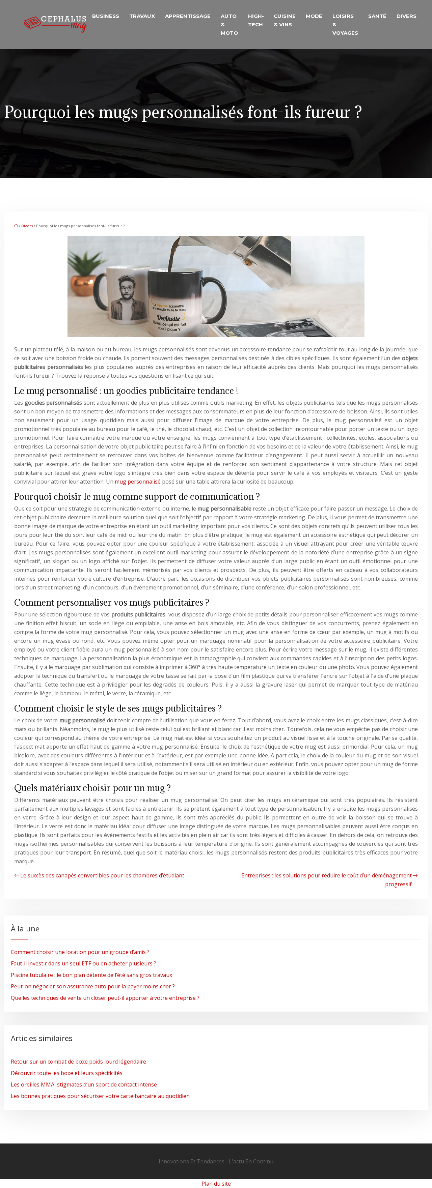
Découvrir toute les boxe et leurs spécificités (67, 1073)
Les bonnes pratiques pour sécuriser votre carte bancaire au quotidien (100, 1096)
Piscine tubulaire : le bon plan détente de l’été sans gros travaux (91, 975)
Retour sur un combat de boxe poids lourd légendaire (78, 1061)
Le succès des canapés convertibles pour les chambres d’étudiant (102, 875)
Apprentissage (188, 16)
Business (105, 16)
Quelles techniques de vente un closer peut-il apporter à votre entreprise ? (105, 998)
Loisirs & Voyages (345, 24)
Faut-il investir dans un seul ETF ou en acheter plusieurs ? (83, 963)
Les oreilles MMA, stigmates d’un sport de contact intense (84, 1084)
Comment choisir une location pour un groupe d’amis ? (80, 952)
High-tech (256, 20)
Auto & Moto (229, 24)
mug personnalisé (138, 481)
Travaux (142, 16)
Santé (377, 16)
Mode (314, 16)
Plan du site (216, 1183)
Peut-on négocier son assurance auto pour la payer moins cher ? (93, 986)
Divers (406, 16)
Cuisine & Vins (285, 20)
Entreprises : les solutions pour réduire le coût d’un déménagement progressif (326, 880)
